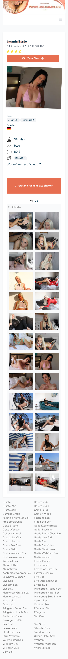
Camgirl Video (42, 514)
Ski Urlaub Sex (11, 632)
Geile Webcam (11, 529)
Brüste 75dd (41, 506)
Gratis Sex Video (44, 545)
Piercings (27, 119)
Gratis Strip (9, 549)
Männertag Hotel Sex (46, 592)
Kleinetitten (10, 569)
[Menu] (60, 19)
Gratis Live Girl (43, 537)
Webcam (39, 640)
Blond (18, 158)
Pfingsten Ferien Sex (15, 608)
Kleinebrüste (41, 565)
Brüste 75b (41, 502)
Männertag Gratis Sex (16, 592)
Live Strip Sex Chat (45, 581)
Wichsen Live (11, 648)
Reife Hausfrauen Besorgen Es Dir (13, 618)
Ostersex (8, 604)
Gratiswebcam (42, 557)
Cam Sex (8, 652)
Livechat (8, 589)
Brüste (7, 502)
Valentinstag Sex (13, 640)
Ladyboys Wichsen (14, 577)
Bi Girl (11, 119)
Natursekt (9, 600)
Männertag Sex (12, 596)
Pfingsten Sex (42, 608)
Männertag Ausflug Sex (48, 589)
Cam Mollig (41, 510)
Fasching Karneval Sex (16, 518)
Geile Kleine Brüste (45, 525)
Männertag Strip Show (47, 596)
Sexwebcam (10, 628)
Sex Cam (39, 616)
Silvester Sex (42, 628)
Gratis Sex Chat (12, 545)
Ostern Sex (40, 600)
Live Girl (39, 577)
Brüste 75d (9, 506)
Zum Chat (33, 58)
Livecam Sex (10, 585)
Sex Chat (8, 624)
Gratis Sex (40, 541)
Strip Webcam (11, 636)
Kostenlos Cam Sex (45, 569)
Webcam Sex (10, 644)
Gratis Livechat (11, 541)
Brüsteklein (10, 510)
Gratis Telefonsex (44, 549)
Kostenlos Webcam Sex (17, 573)
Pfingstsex (40, 612)
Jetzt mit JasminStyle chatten (35, 185)
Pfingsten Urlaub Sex (15, 612)
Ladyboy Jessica (43, 573)
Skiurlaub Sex (42, 632)
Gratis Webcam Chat (15, 553)
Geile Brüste (10, 525)
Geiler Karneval (12, 533)
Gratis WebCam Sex (46, 553)
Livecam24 (40, 585)
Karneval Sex (10, 561)
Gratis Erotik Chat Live (47, 533)
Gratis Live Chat (12, 537)
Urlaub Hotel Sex (44, 636)
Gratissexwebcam (13, 557)
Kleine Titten (10, 565)
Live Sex (8, 581)
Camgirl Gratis (11, 514)
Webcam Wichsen (45, 644)
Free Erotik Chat (12, 522)
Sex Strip (39, 624)
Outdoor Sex (41, 604)
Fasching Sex (42, 518)
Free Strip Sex (42, 522)
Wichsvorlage (42, 648)
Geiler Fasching (43, 529)
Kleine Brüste (42, 561)
